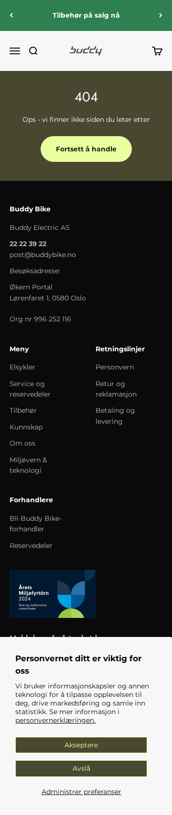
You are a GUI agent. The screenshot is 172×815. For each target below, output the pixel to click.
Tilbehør (23, 410)
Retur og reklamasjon (116, 388)
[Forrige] (11, 15)
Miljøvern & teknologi (28, 465)
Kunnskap (26, 427)
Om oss (22, 443)
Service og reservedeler (30, 388)
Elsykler (22, 367)
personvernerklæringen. (55, 720)
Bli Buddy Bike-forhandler (36, 523)
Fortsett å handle (86, 149)
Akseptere (81, 745)
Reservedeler (31, 545)
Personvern (115, 367)
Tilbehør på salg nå (86, 15)
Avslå (81, 768)
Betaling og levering (115, 415)
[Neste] (160, 15)
